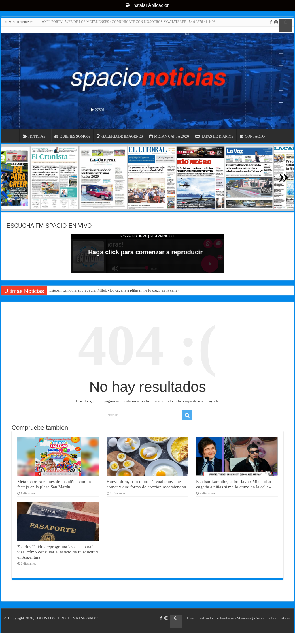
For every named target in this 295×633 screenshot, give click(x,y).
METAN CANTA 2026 (171, 136)
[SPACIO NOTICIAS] (147, 78)
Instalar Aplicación (150, 5)
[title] (285, 25)
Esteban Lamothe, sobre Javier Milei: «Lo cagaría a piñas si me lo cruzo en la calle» (114, 290)
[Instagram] (276, 25)
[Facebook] (271, 25)
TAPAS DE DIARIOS (217, 136)
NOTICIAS (36, 136)
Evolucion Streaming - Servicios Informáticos (255, 618)
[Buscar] (187, 415)
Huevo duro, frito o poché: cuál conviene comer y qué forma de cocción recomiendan (146, 484)
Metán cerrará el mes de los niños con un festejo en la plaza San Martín (54, 484)
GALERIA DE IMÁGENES (122, 136)
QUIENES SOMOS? (75, 136)
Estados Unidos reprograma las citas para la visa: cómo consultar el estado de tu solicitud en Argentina (57, 551)
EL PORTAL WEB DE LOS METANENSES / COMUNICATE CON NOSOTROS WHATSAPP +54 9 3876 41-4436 (130, 22)
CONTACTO (255, 136)
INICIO (11, 135)
